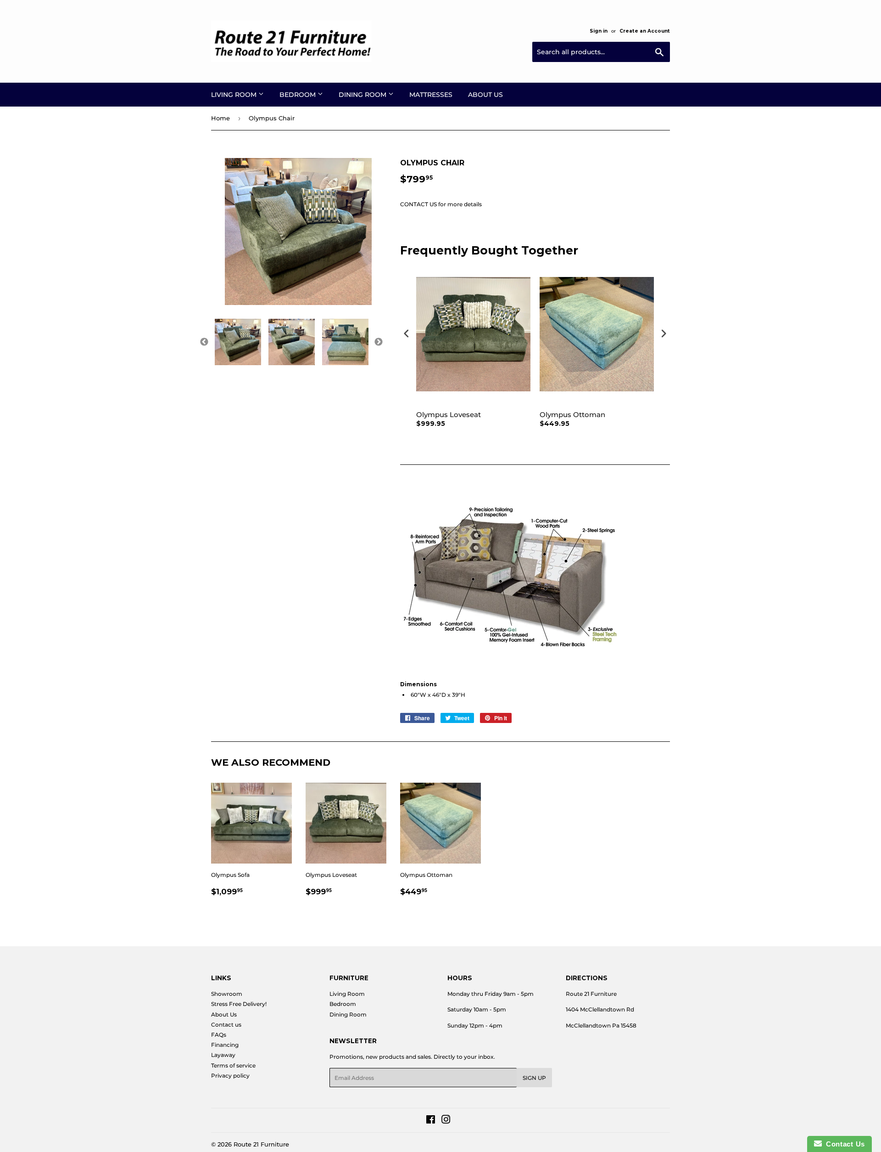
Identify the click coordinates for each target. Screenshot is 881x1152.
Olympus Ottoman (572, 414)
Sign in (599, 31)
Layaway (223, 1054)
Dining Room (363, 94)
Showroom (226, 993)
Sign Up (534, 1077)
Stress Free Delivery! (239, 1003)
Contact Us (843, 1144)
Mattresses (430, 94)
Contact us (226, 1024)
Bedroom (298, 94)
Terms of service (233, 1065)
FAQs (218, 1034)
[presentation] (406, 333)
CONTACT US (418, 204)
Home (220, 118)
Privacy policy (230, 1075)
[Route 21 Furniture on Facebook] (430, 1121)
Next (378, 342)
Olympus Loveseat (448, 414)
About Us (485, 94)
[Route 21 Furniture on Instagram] (446, 1121)
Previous (204, 342)
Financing (225, 1044)
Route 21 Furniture (261, 1144)
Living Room (234, 94)
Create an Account (644, 31)
